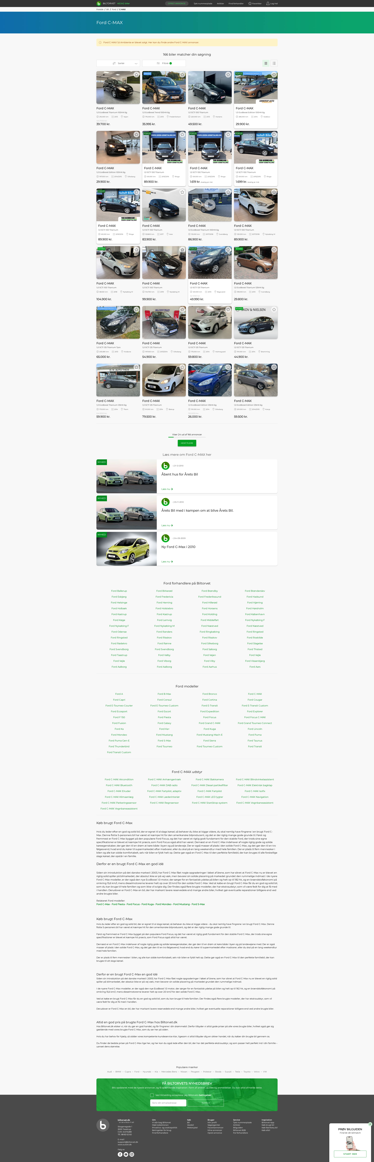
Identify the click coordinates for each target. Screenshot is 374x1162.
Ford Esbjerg (119, 596)
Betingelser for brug (161, 1130)
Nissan (184, 1071)
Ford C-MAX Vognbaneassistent (254, 802)
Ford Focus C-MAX (255, 717)
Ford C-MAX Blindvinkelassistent (255, 779)
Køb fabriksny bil (270, 1127)
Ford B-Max (164, 694)
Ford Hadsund (255, 596)
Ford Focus (209, 717)
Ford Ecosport (119, 711)
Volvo (257, 1071)
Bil (107, 9)
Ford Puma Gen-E (119, 740)
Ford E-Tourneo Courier (119, 705)
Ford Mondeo (119, 734)
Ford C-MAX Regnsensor (164, 802)
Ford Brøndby (210, 591)
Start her (350, 1154)
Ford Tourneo (164, 746)
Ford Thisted (255, 649)
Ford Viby (209, 661)
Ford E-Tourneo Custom (164, 705)
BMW (118, 1071)
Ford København (255, 614)
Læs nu (165, 489)
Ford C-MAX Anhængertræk (164, 779)
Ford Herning (164, 602)
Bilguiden (238, 1127)
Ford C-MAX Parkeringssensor (119, 802)
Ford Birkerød (164, 591)
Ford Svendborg (119, 649)
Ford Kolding (209, 614)
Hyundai (147, 1071)
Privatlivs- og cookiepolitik (164, 1127)
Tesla (237, 1071)
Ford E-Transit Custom (255, 705)
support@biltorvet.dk (128, 1142)
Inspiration (267, 1120)
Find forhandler (236, 3)
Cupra (128, 1071)
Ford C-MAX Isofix (255, 791)
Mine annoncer (215, 1130)
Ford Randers (164, 631)
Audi (109, 1071)
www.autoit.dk (125, 1144)
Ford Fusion (119, 723)
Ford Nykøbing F (255, 620)
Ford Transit (255, 746)
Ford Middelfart (210, 620)
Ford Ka (119, 729)
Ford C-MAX (255, 694)
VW (265, 1071)
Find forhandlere (160, 1133)
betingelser (205, 1095)
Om (154, 1120)
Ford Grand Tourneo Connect (255, 723)
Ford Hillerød (209, 602)
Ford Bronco (209, 694)
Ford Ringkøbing (210, 631)
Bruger (211, 1120)
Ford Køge (119, 620)
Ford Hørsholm (255, 608)
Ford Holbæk (119, 608)
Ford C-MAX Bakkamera (210, 779)
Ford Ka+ (164, 729)
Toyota (247, 1071)
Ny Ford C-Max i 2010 (178, 547)
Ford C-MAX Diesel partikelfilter (209, 785)
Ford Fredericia (164, 596)
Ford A (119, 694)
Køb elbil (266, 1130)
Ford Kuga (210, 729)
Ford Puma (255, 734)
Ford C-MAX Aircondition (119, 779)
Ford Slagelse (255, 643)
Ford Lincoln (255, 729)
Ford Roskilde (255, 637)
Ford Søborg (209, 649)
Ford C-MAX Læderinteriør (164, 797)
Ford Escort (164, 711)
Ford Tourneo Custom (210, 746)
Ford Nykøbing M (164, 626)
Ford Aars (255, 666)
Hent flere (187, 443)
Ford (114, 9)
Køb (189, 1120)
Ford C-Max (103, 904)
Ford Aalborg (119, 666)
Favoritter (257, 3)
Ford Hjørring (255, 602)
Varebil (190, 1125)
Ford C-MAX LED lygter (209, 797)
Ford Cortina (209, 699)
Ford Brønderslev (255, 591)
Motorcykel (192, 1127)
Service (236, 1120)
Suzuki (228, 1071)
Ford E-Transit (210, 705)
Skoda (218, 1071)
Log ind (274, 3)
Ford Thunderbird (119, 746)
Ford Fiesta (164, 717)
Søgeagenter (214, 1125)
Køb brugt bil (268, 1125)
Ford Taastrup (119, 655)
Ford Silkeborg (209, 643)
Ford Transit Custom (119, 752)
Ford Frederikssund (209, 596)
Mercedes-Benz (169, 1071)
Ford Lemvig (164, 620)
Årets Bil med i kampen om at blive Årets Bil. (197, 510)
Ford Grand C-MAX (209, 723)
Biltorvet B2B (239, 1130)
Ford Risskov (164, 637)
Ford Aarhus (210, 666)
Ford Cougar (255, 699)
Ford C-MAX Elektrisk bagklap (255, 785)
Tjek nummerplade (203, 3)
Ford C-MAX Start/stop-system (209, 802)
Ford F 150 (119, 717)
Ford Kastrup (119, 614)
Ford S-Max (164, 740)
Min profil (212, 1122)
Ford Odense (119, 631)
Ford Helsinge (119, 602)
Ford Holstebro (164, 608)
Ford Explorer (255, 711)
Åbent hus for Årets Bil (179, 474)
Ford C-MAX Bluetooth (119, 785)
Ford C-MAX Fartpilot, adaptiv (164, 791)
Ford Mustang (164, 734)
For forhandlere (240, 1133)
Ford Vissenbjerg (255, 661)
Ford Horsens (210, 608)
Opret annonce (177, 3)
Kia (156, 1071)
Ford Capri (119, 699)
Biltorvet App (268, 1122)
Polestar (207, 1071)
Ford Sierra (209, 740)
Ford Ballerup (119, 591)
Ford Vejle (255, 655)
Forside (99, 9)
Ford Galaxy (164, 723)
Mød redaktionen (160, 1125)
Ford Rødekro (119, 643)
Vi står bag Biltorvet (161, 1122)
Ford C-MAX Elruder (119, 791)
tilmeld (205, 1103)
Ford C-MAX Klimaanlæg (119, 797)
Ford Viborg (164, 661)
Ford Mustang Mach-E (210, 734)
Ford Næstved (209, 626)
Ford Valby (164, 655)
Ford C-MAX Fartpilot (210, 791)
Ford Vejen (209, 655)
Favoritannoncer (215, 1127)
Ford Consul (164, 699)
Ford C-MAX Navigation (255, 797)
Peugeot (195, 1071)
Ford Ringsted (255, 631)
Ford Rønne (164, 643)
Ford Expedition (209, 711)
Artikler (220, 3)
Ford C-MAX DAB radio (164, 785)
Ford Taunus (255, 740)
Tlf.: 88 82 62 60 (125, 1134)
